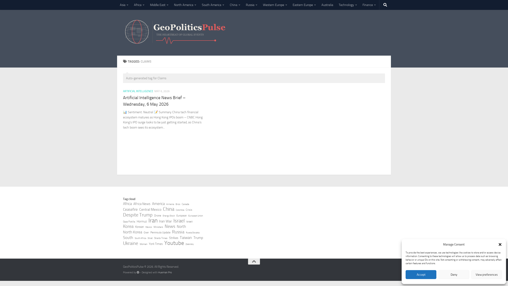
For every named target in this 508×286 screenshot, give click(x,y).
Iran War (165, 221)
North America (183, 5)
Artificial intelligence (138, 91)
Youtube (174, 243)
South (128, 237)
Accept (421, 274)
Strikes (173, 238)
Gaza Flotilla (129, 221)
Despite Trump (138, 215)
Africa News (141, 204)
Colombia (180, 210)
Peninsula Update (160, 232)
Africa (137, 5)
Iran (153, 220)
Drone (157, 215)
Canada (185, 204)
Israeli (189, 221)
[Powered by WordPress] (138, 272)
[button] (500, 244)
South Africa (140, 238)
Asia (122, 5)
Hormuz (142, 221)
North (181, 226)
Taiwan (186, 237)
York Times (156, 244)
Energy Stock (169, 215)
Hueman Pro (165, 272)
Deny (454, 274)
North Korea (132, 232)
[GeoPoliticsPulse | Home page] (175, 33)
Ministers (158, 227)
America (158, 203)
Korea (128, 226)
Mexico (148, 227)
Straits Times (160, 238)
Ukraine (130, 243)
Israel (179, 220)
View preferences (487, 274)
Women (143, 244)
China (233, 5)
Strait (150, 238)
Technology (346, 5)
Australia (327, 5)
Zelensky (190, 244)
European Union (195, 215)
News (170, 226)
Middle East (157, 5)
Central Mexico (150, 209)
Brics (178, 204)
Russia (250, 5)
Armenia (170, 204)
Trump (198, 238)
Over (146, 232)
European (181, 215)
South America (211, 5)
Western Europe (273, 5)
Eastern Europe (303, 5)
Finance (368, 5)
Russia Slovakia (192, 232)
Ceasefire (130, 209)
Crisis (189, 210)
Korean (139, 227)
